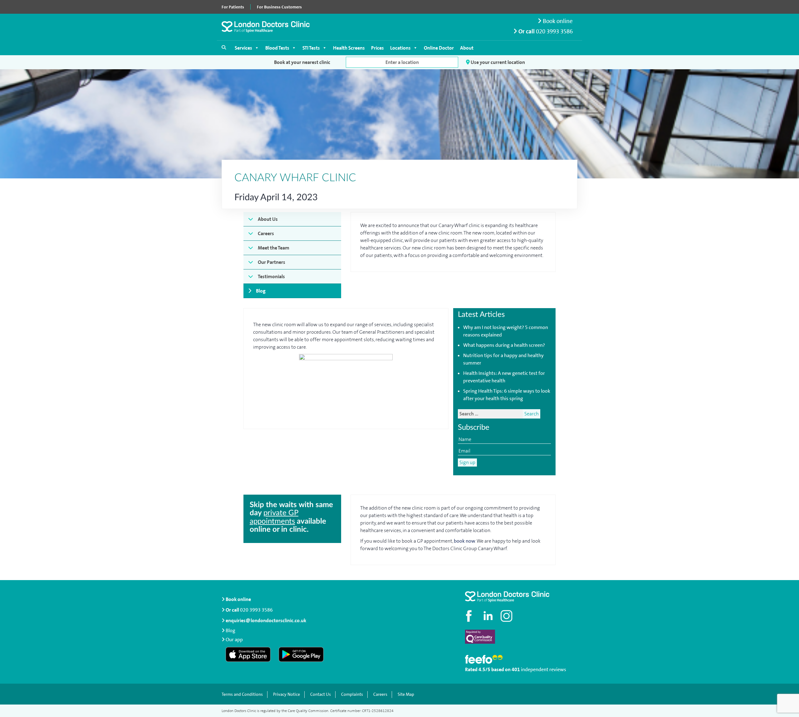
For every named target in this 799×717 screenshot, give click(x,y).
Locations (400, 48)
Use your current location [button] (497, 62)
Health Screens (349, 48)
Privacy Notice (286, 694)
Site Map (406, 694)
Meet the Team (273, 248)
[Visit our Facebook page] (469, 616)
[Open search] (224, 47)
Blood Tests (277, 48)
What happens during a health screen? (504, 345)
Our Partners (271, 262)
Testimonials (271, 276)
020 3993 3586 (554, 31)
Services (243, 48)
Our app (234, 639)
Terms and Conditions (242, 694)
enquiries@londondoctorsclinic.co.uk (266, 620)
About (466, 48)
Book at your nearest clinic (302, 62)
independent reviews (543, 669)
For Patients (233, 7)
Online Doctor (439, 48)
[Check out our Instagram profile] (507, 616)
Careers (266, 233)
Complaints (352, 694)
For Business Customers (279, 7)
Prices (377, 48)
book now (464, 541)
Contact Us (320, 694)
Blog (261, 291)
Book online (557, 21)
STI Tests (311, 48)
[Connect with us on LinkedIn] (488, 616)
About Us (268, 219)
